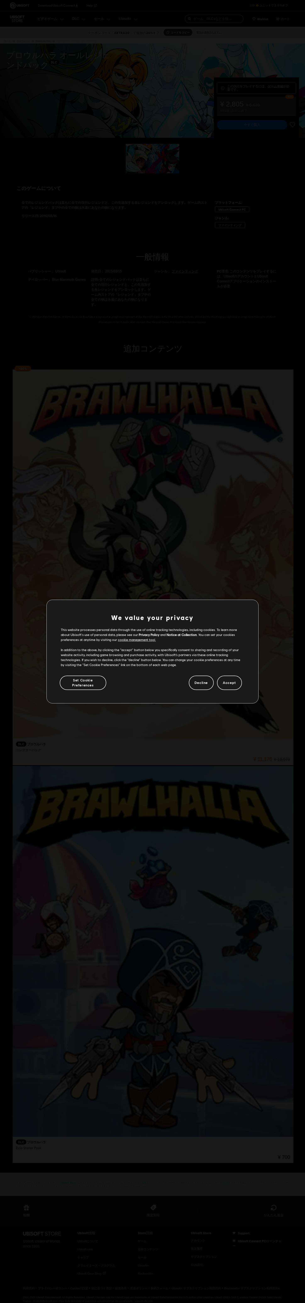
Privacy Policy (149, 635)
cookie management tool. (137, 640)
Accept (229, 683)
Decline (201, 683)
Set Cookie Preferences (83, 682)
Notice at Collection (182, 635)
